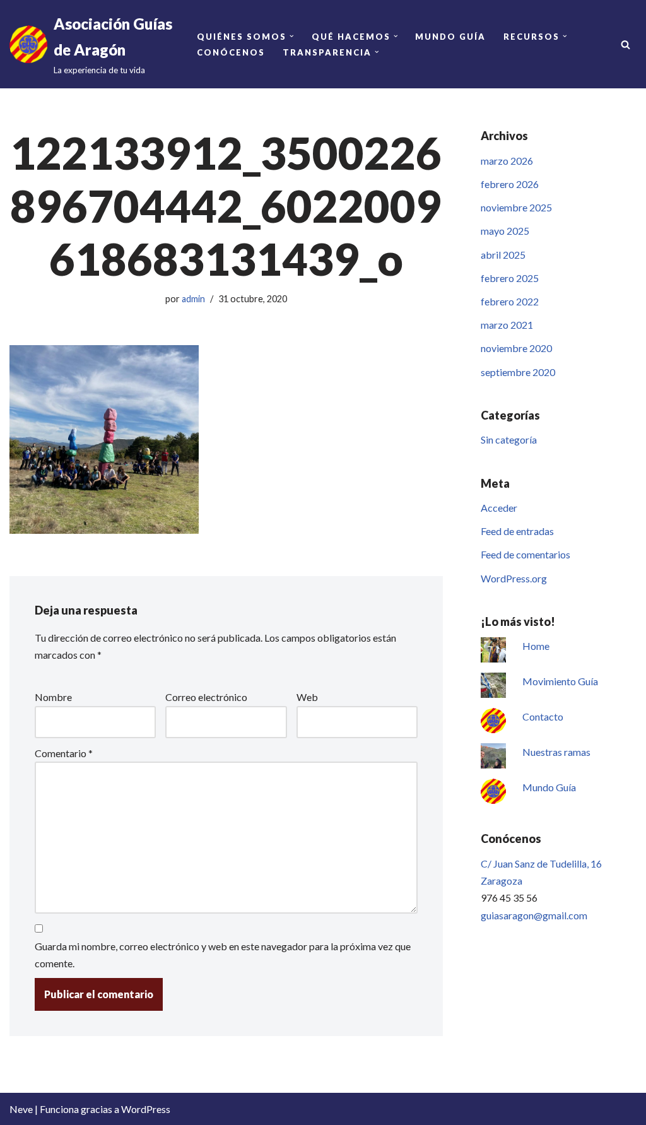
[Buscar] (625, 44)
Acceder (499, 508)
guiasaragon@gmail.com (534, 915)
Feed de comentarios (525, 554)
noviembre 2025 (516, 207)
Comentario (64, 753)
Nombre (53, 697)
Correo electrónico (206, 697)
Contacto (542, 716)
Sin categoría (509, 439)
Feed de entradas (517, 531)
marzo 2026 (507, 161)
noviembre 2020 (516, 348)
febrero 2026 (510, 184)
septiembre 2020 (518, 372)
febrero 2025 (510, 278)
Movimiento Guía (560, 681)
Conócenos (231, 52)
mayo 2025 (505, 231)
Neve (21, 1109)
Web (307, 697)
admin (193, 298)
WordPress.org (514, 578)
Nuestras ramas (556, 752)
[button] (292, 36)
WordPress (145, 1109)
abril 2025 (503, 255)
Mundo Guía (450, 37)
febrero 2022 (510, 301)
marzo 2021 (507, 325)
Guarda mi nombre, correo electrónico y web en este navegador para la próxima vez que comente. (223, 954)
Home (535, 646)
